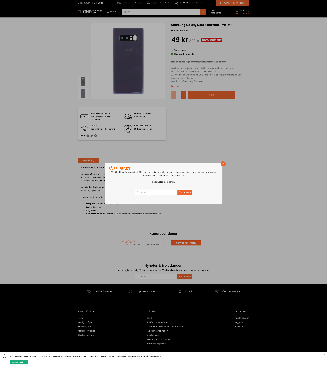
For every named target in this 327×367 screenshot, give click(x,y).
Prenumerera (185, 192)
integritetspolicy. (155, 356)
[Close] (324, 354)
